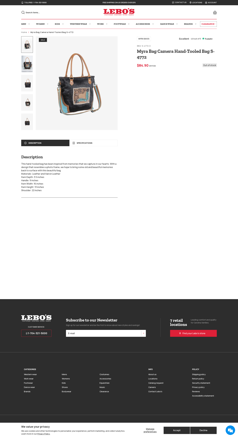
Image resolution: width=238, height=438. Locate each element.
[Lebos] (119, 11)
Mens (64, 374)
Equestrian (104, 383)
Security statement (201, 383)
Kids (64, 383)
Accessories (105, 378)
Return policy (198, 378)
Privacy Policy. (43, 433)
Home (24, 32)
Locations (152, 378)
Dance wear (29, 387)
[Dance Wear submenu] (177, 24)
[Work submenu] (106, 24)
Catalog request (155, 383)
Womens (66, 378)
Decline (203, 430)
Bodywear (66, 391)
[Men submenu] (29, 24)
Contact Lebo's (155, 391)
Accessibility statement (203, 395)
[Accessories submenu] (153, 24)
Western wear (30, 374)
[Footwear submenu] (128, 24)
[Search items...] (23, 12)
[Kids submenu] (63, 24)
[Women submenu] (47, 24)
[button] (27, 44)
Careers (152, 387)
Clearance (104, 391)
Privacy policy (198, 387)
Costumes (104, 374)
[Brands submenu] (195, 24)
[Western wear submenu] (90, 24)
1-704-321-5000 (40, 3)
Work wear (28, 378)
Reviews (196, 391)
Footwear (28, 383)
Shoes (65, 387)
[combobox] (51, 12)
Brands (27, 391)
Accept (177, 430)
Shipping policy (199, 374)
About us (152, 374)
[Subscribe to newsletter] (143, 333)
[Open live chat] (230, 430)
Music (102, 387)
